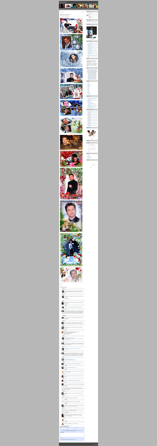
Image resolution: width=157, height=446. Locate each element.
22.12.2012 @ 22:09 (64, 336)
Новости (64, 9)
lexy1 (65, 308)
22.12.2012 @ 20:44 (64, 309)
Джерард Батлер (63, 2)
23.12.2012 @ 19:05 (64, 408)
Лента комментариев (90, 157)
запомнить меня (91, 16)
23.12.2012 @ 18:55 (64, 396)
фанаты (95, 79)
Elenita (66, 385)
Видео (71, 9)
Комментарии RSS (66, 425)
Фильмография (83, 9)
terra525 (64, 320)
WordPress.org (89, 158)
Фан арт (68, 15)
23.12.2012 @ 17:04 (64, 374)
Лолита (95, 73)
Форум (90, 9)
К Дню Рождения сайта (90, 101)
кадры (94, 78)
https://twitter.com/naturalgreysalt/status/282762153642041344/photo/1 (72, 363)
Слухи (88, 91)
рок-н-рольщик (89, 79)
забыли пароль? (93, 18)
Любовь (88, 74)
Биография (78, 9)
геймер (90, 78)
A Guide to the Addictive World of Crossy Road (92, 55)
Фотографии (67, 9)
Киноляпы (88, 73)
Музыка (88, 87)
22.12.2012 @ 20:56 (64, 316)
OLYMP (94, 69)
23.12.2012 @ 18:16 (66, 386)
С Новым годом (89, 102)
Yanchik (64, 417)
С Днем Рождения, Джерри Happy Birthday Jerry (93, 105)
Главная (61, 9)
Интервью (74, 9)
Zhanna (63, 373)
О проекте (93, 9)
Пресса (87, 9)
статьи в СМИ (93, 79)
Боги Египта (96, 70)
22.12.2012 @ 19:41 (64, 289)
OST (96, 69)
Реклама (88, 90)
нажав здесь (74, 439)
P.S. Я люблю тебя (88, 70)
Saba (65, 329)
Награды (93, 74)
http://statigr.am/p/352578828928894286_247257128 (70, 367)
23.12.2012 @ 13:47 (64, 362)
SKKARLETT (64, 315)
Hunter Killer (92, 69)
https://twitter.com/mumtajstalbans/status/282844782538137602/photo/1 (72, 380)
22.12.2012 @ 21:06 (64, 321)
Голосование (89, 84)
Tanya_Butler (66, 412)
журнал (92, 78)
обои (95, 78)
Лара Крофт (93, 73)
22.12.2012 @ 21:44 (64, 330)
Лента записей (89, 156)
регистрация (90, 18)
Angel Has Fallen (88, 69)
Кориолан (91, 73)
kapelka (63, 335)
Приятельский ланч (92, 38)
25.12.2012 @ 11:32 (64, 418)
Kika (63, 300)
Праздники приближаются (65, 14)
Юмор (88, 78)
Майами (91, 74)
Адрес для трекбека (70, 425)
